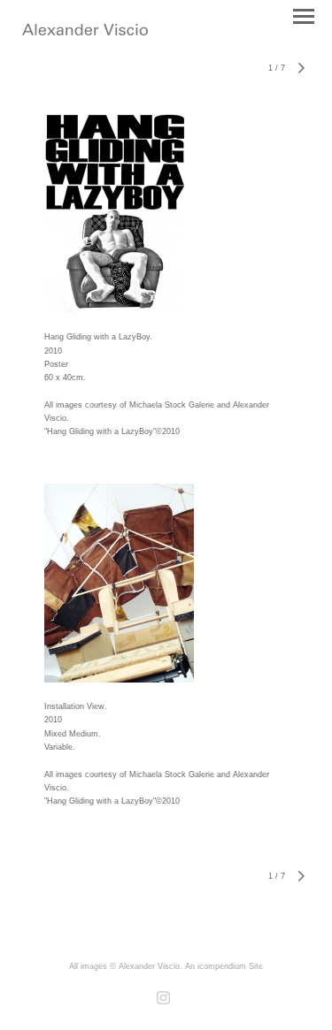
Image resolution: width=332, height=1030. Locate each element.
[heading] (85, 32)
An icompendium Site (224, 966)
